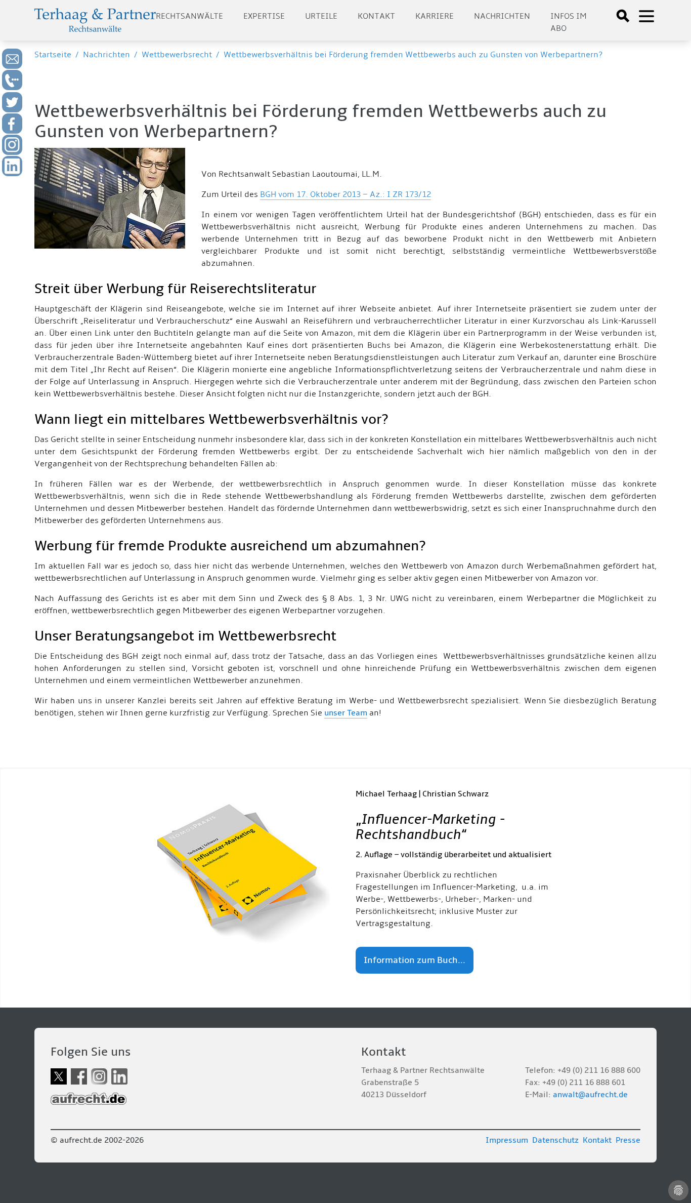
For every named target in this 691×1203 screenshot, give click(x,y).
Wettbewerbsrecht (177, 55)
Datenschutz (555, 1140)
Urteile (321, 16)
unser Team (345, 713)
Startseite (52, 55)
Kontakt (376, 16)
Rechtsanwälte (189, 16)
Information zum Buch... (414, 960)
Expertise (264, 16)
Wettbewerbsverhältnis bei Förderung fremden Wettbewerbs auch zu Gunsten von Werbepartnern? (413, 55)
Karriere (434, 16)
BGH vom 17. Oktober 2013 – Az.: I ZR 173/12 (345, 194)
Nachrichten (502, 16)
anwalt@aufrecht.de (590, 1095)
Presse (628, 1140)
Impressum (507, 1140)
